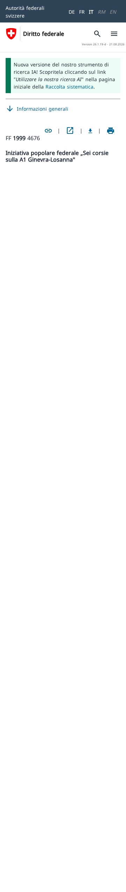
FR (82, 11)
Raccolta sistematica (69, 86)
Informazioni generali (37, 109)
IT (91, 11)
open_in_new (70, 130)
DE (72, 11)
